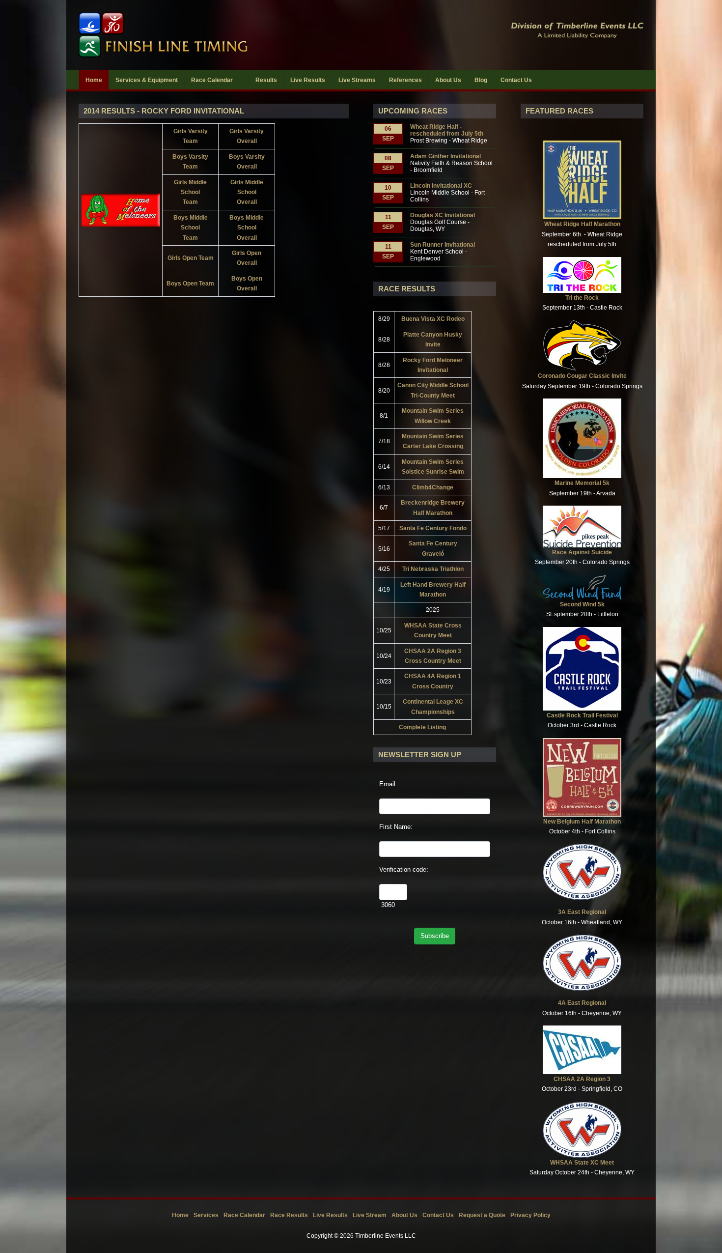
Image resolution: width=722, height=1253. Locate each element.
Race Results (289, 1215)
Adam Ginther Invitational (445, 156)
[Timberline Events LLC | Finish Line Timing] (214, 34)
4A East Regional (582, 1002)
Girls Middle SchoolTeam (190, 192)
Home (180, 1215)
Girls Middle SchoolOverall (246, 192)
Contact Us (438, 1215)
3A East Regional (582, 912)
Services (206, 1215)
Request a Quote (482, 1215)
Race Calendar (244, 1215)
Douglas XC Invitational (442, 215)
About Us (404, 1215)
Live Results (330, 1215)
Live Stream (370, 1215)
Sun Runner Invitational (442, 244)
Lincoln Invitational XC (441, 185)
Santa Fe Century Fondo (433, 528)
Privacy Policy (530, 1215)
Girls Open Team (190, 258)
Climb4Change (432, 487)
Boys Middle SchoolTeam (190, 227)
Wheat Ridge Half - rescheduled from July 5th (446, 130)
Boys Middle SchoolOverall (246, 227)
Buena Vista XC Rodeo (433, 318)
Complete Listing (422, 727)
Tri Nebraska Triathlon (433, 569)
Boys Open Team (190, 283)
